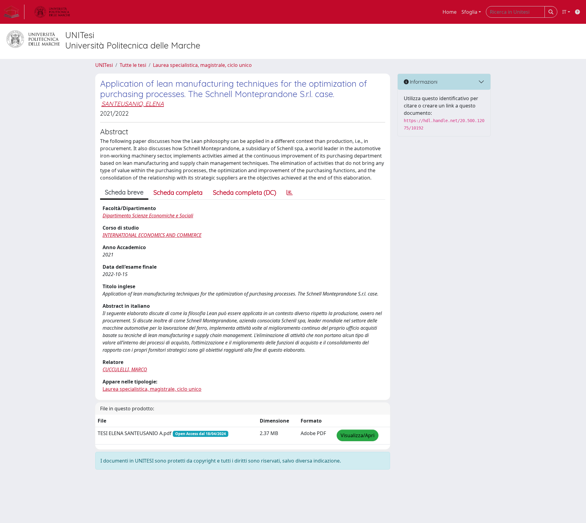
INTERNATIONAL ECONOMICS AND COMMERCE (152, 235)
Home (450, 12)
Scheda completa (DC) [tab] (244, 192)
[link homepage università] (52, 12)
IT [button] (564, 12)
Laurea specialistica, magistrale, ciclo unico (202, 65)
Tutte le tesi (133, 65)
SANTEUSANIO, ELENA (132, 103)
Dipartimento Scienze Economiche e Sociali (148, 215)
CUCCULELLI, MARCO (125, 369)
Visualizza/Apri (357, 435)
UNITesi (104, 65)
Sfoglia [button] (469, 12)
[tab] (289, 192)
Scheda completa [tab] (178, 192)
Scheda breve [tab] (124, 192)
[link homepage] (14, 12)
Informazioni (423, 82)
